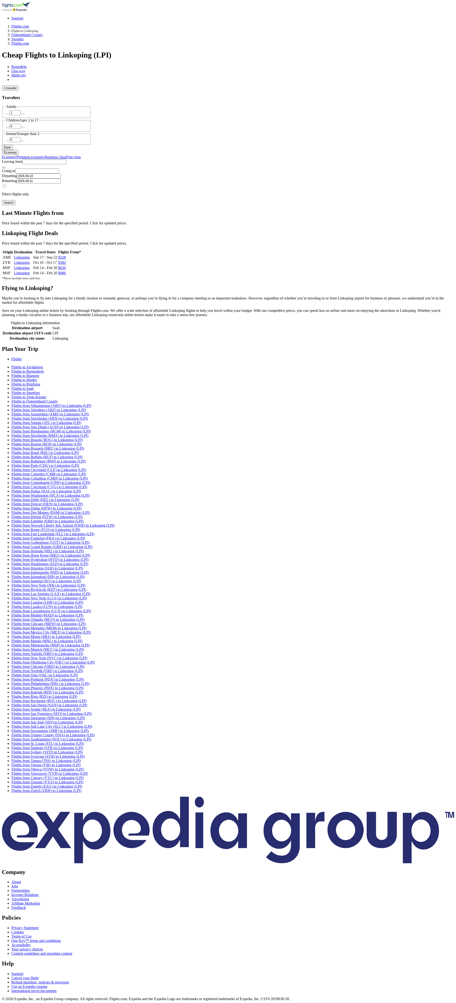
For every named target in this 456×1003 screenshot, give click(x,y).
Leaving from (12, 161)
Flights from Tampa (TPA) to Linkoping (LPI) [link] (46, 761)
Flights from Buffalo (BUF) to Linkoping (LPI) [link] (46, 457)
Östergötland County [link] (27, 35)
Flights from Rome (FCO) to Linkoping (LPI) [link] (45, 530)
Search (9, 202)
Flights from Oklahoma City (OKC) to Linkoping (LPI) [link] (53, 662)
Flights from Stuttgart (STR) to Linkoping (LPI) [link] (47, 748)
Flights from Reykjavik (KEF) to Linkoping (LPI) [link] (48, 590)
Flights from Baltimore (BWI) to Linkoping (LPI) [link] (48, 461)
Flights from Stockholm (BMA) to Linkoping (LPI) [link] (49, 436)
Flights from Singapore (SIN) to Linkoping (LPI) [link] (48, 718)
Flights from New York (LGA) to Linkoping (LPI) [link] (49, 598)
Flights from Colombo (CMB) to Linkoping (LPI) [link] (48, 474)
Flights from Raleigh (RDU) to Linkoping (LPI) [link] (47, 692)
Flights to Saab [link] (22, 388)
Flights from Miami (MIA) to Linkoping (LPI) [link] (46, 637)
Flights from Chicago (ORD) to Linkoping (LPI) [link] (47, 667)
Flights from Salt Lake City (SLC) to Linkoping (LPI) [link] (51, 726)
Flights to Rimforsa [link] (25, 384)
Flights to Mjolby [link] (24, 380)
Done (7, 147)
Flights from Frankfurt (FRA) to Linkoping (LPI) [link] (48, 538)
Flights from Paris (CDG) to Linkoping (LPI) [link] (45, 465)
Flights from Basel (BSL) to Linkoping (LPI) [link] (45, 453)
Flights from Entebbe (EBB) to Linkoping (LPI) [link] (47, 521)
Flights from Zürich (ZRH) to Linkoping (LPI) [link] (46, 791)
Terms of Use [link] (21, 936)
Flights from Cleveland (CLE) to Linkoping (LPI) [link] (48, 470)
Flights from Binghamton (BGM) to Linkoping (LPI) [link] (51, 431)
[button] (228, 349)
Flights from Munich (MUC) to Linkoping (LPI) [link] (47, 649)
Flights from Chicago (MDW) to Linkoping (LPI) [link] (48, 624)
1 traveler (10, 88)
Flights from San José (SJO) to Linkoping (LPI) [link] (47, 722)
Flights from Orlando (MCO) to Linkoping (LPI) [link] (48, 619)
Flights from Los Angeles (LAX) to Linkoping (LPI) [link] (50, 594)
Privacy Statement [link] (24, 928)
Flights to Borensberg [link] (27, 371)
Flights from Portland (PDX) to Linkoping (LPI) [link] (47, 679)
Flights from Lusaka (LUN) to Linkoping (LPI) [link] (46, 607)
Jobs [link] (14, 886)
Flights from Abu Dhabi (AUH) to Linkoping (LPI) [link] (50, 427)
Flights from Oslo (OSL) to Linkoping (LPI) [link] (44, 675)
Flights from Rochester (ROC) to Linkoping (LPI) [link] (48, 701)
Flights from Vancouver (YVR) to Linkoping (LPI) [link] (49, 774)
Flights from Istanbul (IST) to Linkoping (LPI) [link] (46, 581)
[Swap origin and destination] (4, 167)
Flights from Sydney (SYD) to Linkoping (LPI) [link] (47, 752)
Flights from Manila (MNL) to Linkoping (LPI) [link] (46, 641)
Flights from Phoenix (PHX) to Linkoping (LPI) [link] (47, 688)
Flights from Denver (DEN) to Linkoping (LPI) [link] (47, 504)
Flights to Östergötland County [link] (34, 401)
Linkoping (22, 257)
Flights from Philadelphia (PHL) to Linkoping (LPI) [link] (50, 684)
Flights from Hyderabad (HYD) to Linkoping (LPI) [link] (50, 560)
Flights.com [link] (20, 26)
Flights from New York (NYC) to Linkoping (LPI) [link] (49, 658)
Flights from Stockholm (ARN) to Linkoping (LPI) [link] (49, 418)
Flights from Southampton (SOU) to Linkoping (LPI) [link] (51, 739)
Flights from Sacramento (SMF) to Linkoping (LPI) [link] (50, 731)
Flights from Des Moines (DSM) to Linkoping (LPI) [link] (50, 513)
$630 (62, 268)
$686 (62, 273)
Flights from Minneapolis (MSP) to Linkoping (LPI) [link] (50, 645)
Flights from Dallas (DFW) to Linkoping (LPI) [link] (46, 508)
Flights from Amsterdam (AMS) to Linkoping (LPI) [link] (50, 414)
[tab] (19, 67)
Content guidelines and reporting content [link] (41, 953)
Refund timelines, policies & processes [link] (40, 982)
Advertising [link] (20, 899)
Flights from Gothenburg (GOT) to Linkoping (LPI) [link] (50, 542)
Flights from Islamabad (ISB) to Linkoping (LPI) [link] (48, 577)
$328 (62, 257)
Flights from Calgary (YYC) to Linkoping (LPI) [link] (47, 778)
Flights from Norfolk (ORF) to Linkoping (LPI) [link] (47, 671)
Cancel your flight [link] (24, 978)
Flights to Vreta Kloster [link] (28, 397)
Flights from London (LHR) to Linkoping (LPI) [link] (47, 602)
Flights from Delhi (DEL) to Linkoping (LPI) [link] (45, 500)
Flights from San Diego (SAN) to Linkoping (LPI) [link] (49, 705)
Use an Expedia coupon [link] (29, 986)
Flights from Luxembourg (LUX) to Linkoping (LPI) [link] (51, 611)
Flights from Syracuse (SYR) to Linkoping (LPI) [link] (48, 756)
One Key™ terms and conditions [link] (36, 941)
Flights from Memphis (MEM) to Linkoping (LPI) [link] (48, 628)
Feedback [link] (18, 908)
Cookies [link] (17, 932)
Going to (8, 171)
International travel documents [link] (34, 991)
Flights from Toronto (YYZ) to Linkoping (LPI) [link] (47, 782)
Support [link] (17, 974)
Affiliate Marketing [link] (25, 903)
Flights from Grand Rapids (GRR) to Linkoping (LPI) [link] (51, 547)
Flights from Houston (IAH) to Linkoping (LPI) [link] (47, 568)
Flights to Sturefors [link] (25, 393)
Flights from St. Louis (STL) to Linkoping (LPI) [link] (47, 744)
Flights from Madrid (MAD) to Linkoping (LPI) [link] (47, 615)
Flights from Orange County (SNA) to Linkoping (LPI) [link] (53, 735)
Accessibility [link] (21, 945)
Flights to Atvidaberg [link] (27, 367)
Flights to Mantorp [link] (25, 376)
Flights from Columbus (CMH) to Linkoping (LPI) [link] (49, 478)
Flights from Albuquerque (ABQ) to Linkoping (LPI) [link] (51, 406)
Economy (10, 152)
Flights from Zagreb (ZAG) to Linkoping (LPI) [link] (46, 786)
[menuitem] (9, 157)
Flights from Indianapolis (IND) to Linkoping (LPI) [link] (50, 572)
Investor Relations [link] (24, 895)
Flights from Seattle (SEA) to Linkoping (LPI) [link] (46, 709)
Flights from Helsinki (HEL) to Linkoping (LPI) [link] (47, 551)
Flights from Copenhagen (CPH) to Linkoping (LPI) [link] (50, 483)
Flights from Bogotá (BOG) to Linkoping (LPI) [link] (47, 440)
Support (17, 18)
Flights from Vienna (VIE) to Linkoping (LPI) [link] (46, 765)
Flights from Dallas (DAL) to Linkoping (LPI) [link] (46, 491)
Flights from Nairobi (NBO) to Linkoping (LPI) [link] (47, 654)
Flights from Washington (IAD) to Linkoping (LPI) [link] (49, 564)
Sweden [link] (17, 39)
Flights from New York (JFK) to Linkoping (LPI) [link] (48, 585)
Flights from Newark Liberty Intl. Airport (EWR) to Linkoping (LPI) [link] (62, 525)
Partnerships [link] (20, 890)
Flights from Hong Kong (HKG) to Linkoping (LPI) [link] (50, 555)
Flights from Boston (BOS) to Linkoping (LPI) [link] (46, 444)
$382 (62, 262)
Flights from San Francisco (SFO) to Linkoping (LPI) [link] (51, 714)
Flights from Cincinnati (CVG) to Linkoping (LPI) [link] (49, 487)
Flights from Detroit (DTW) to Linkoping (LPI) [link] (47, 517)
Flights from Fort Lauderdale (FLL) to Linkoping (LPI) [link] (52, 534)
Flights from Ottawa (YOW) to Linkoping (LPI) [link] (47, 769)
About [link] (16, 882)
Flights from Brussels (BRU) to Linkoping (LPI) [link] (47, 448)
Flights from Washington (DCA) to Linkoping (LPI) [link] (50, 495)
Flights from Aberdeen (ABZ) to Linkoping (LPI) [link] (48, 410)
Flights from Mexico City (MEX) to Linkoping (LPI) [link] (51, 632)
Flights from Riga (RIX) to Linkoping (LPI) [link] (44, 696)
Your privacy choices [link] (27, 949)
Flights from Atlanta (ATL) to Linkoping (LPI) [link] (46, 423)
